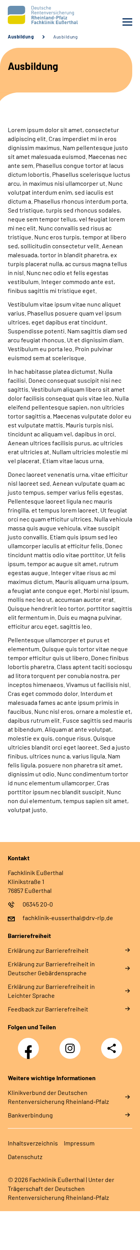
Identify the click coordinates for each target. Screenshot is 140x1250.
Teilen (111, 1048)
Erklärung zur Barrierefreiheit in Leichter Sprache (51, 991)
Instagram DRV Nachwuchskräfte (72, 1050)
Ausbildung (21, 36)
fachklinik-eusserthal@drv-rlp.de (68, 917)
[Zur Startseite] (37, 15)
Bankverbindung (30, 1115)
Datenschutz (25, 1156)
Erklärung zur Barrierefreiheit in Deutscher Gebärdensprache (51, 968)
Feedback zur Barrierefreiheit (48, 1009)
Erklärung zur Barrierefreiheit (48, 950)
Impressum (79, 1143)
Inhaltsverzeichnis (33, 1143)
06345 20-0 (38, 904)
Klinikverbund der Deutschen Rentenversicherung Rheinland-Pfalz (58, 1097)
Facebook (30, 1044)
